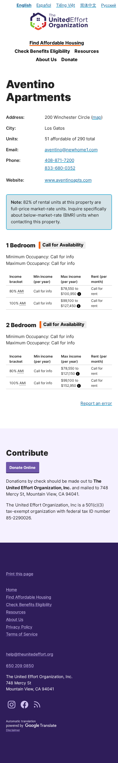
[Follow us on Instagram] (12, 707)
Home (11, 589)
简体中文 (88, 5)
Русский (108, 5)
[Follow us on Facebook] (25, 707)
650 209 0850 (20, 665)
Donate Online (22, 467)
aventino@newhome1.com (71, 149)
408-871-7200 (59, 160)
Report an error (96, 403)
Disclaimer (13, 730)
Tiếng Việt (65, 5)
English (24, 5)
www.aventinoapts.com (68, 180)
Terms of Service (22, 634)
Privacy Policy (19, 626)
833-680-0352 (60, 168)
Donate (69, 59)
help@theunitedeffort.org (29, 654)
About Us (46, 59)
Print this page (19, 573)
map (97, 117)
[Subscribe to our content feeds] (37, 707)
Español (43, 5)
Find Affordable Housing (57, 43)
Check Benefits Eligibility (42, 51)
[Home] (59, 21)
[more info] (79, 294)
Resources (86, 51)
